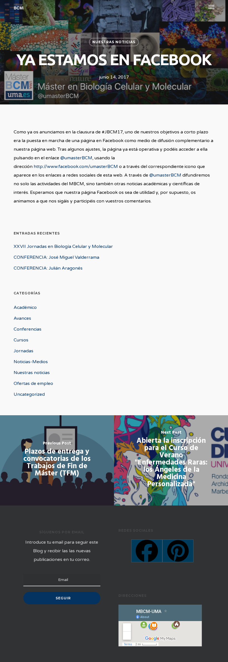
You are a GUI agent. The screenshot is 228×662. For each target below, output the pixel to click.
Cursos (21, 340)
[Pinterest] (178, 550)
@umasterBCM (76, 158)
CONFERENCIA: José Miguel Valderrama (56, 257)
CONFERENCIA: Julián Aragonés (48, 268)
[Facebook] (146, 550)
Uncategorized (29, 394)
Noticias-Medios (31, 362)
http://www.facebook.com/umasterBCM (76, 166)
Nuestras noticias (113, 42)
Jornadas (23, 351)
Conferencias (27, 329)
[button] (211, 6)
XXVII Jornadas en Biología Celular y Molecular (63, 246)
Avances (22, 318)
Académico (25, 307)
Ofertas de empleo (33, 383)
